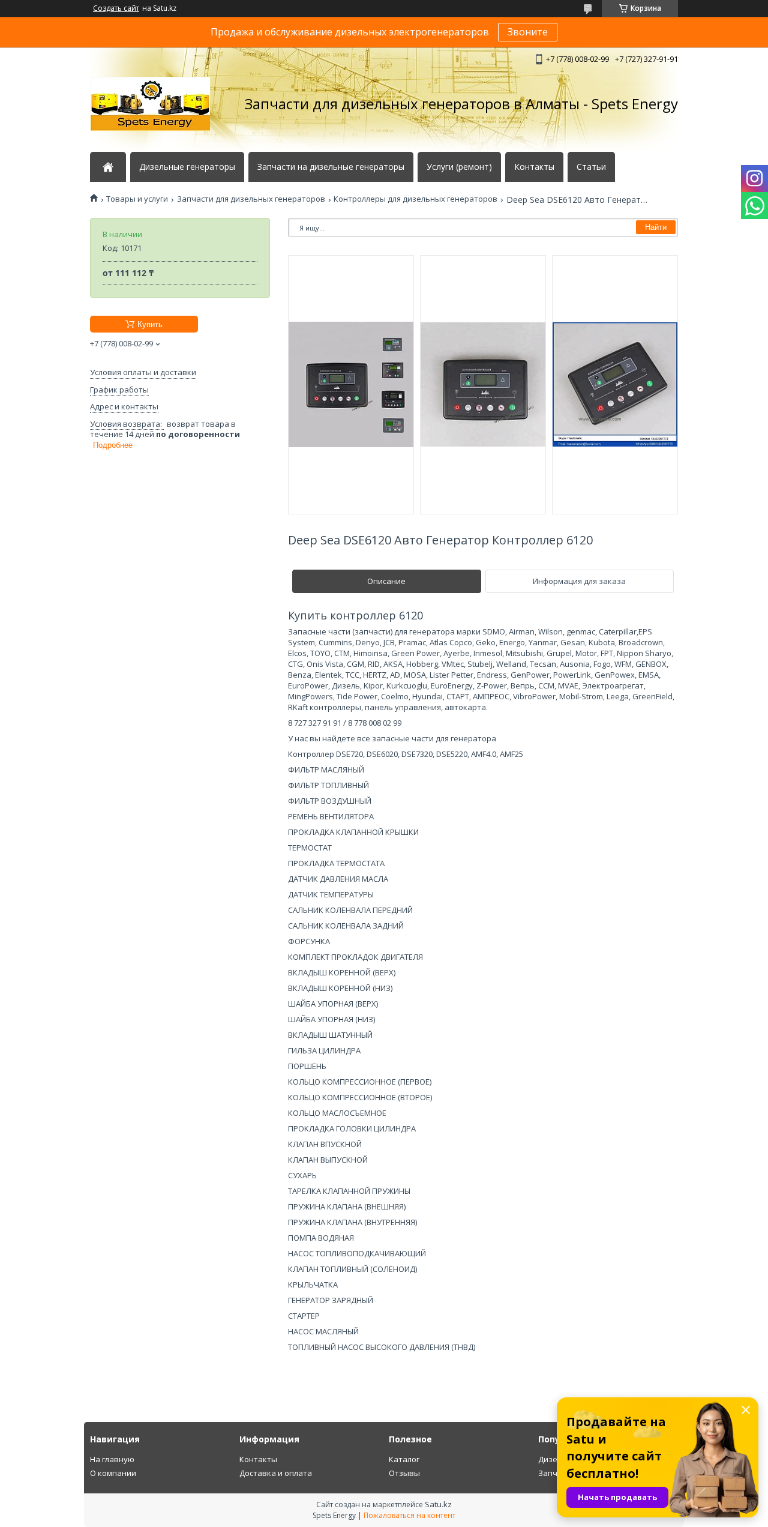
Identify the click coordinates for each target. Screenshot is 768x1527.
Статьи (591, 166)
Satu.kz (438, 1504)
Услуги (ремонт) (459, 166)
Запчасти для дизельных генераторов (251, 199)
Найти (656, 227)
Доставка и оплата (275, 1473)
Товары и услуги (137, 199)
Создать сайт (116, 8)
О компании (113, 1473)
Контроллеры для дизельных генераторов (415, 199)
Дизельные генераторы (187, 166)
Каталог (404, 1459)
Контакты (534, 166)
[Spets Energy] (150, 104)
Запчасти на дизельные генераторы (330, 166)
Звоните (528, 31)
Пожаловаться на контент (409, 1515)
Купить (150, 324)
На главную (112, 1459)
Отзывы (404, 1473)
